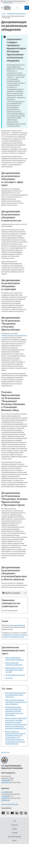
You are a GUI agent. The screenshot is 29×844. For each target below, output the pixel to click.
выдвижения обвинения (17, 625)
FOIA (14, 821)
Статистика (8, 678)
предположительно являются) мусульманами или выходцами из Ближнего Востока (15, 742)
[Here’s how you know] (14, 2)
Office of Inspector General (14, 836)
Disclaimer (14, 828)
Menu (26, 7)
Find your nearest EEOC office (9, 804)
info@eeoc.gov (5, 800)
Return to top (5, 752)
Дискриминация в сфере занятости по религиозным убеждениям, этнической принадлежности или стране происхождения (14, 711)
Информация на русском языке (16, 13)
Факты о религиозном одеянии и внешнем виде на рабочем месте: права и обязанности (16, 702)
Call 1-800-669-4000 (6, 792)
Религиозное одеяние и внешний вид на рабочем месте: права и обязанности (15, 695)
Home (3, 13)
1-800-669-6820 (5, 780)
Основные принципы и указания (15, 675)
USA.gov (14, 840)
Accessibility (14, 832)
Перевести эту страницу (12, 593)
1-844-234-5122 (5, 782)
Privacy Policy (14, 824)
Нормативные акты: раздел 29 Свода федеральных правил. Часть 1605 (14, 670)
